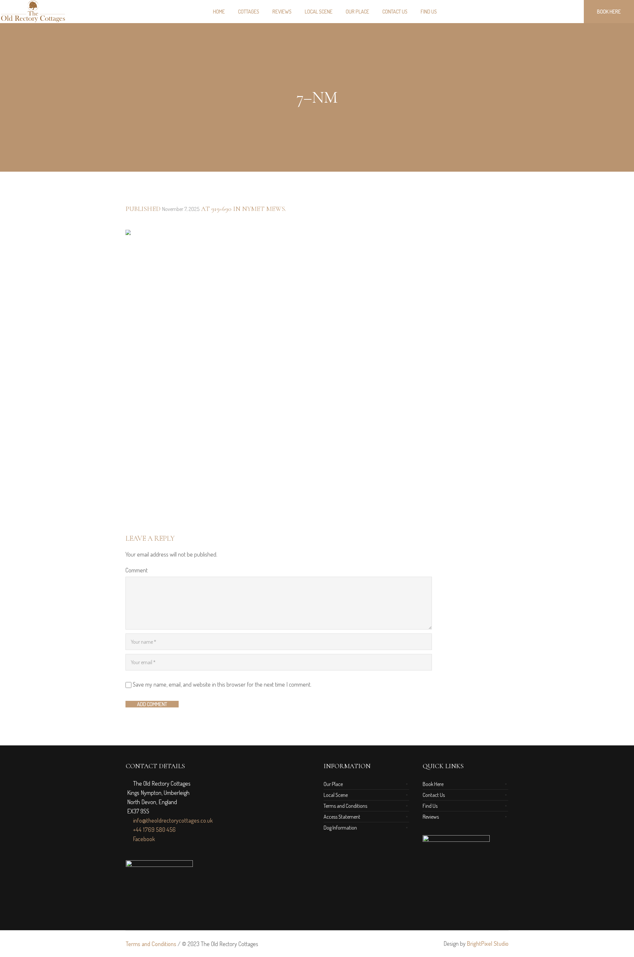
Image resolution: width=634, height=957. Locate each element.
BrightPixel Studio (488, 943)
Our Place (333, 784)
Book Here (433, 784)
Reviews (431, 816)
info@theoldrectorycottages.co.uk (172, 820)
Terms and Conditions (345, 806)
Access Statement (342, 816)
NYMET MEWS (263, 209)
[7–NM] (317, 373)
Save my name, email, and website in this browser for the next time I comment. (222, 684)
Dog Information (340, 827)
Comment (136, 570)
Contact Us (434, 795)
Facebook (143, 838)
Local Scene (336, 795)
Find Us (430, 806)
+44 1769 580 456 (154, 829)
